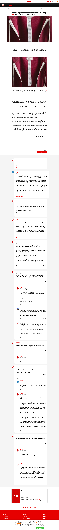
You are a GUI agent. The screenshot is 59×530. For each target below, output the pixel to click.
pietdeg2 (17, 219)
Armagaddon (18, 201)
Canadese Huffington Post (21, 54)
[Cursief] (14, 149)
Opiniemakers (41, 8)
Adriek (21, 307)
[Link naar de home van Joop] (3, 5)
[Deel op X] (40, 136)
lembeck (21, 356)
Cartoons (21, 8)
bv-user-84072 (18, 272)
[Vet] (13, 149)
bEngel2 (21, 287)
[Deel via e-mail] (46, 136)
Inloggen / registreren (42, 152)
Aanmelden (25, 497)
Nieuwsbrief (31, 8)
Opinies (16, 8)
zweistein (17, 366)
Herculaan (22, 449)
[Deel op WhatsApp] (44, 136)
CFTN (46, 90)
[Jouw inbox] (53, 2)
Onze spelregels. (14, 141)
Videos (36, 8)
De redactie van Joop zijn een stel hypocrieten (24, 435)
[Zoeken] (52, 1)
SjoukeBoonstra (23, 322)
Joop (6, 5)
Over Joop (47, 8)
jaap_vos (17, 172)
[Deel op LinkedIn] (42, 136)
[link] (16, 133)
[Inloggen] (55, 1)
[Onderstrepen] (15, 149)
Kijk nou (25, 8)
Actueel (12, 8)
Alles (51, 8)
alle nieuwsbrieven (38, 499)
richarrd (17, 242)
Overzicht (8, 8)
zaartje (17, 159)
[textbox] (29, 146)
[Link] (17, 149)
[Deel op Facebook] (38, 136)
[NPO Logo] (57, 1)
